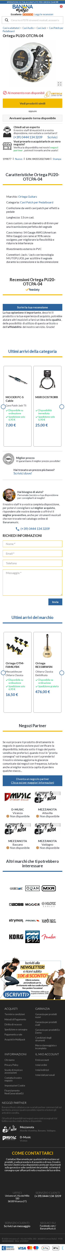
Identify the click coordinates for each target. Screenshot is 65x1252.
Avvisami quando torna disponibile (32, 118)
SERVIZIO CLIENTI (48, 1192)
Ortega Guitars (27, 196)
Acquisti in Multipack (15, 1039)
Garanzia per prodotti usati (46, 1023)
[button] (3, 406)
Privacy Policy (11, 1065)
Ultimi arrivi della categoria (32, 351)
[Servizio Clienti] (47, 1180)
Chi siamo (9, 1060)
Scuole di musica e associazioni (14, 1071)
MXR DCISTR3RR (46, 397)
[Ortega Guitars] (53, 95)
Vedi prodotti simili (32, 103)
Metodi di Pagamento (15, 1019)
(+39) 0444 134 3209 (32, 529)
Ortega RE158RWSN (43, 664)
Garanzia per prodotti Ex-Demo (47, 1031)
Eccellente (32, 14)
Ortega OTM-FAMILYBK (15, 664)
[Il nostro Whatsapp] (17, 1210)
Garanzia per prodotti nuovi (46, 1015)
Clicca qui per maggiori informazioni (32, 782)
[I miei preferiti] (42, 8)
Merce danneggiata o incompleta (46, 1047)
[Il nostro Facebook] (47, 1210)
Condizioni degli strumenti (43, 1039)
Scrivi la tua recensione (32, 307)
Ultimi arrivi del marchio (32, 617)
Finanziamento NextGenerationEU (14, 1092)
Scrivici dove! (23, 473)
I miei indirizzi (42, 1070)
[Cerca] (6, 20)
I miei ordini (41, 1065)
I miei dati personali (45, 1075)
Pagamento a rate (13, 1034)
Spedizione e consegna (16, 1029)
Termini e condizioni (15, 1014)
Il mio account (42, 1060)
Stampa (57, 158)
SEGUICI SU (48, 1222)
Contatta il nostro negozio (13, 1079)
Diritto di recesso (13, 1024)
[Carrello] (59, 8)
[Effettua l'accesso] (52, 8)
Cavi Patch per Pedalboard (36, 202)
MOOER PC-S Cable (15, 398)
